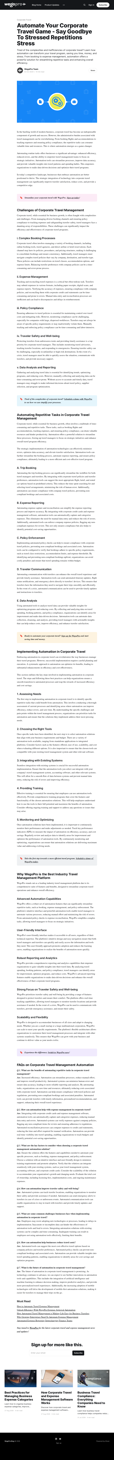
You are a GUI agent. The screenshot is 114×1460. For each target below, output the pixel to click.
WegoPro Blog (9, 1441)
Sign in (91, 5)
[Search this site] (84, 5)
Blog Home (36, 5)
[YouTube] (60, 1439)
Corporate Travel (24, 20)
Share (93, 70)
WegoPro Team (31, 69)
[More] (63, 5)
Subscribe (103, 5)
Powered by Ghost (102, 1441)
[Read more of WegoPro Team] (20, 70)
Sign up (58, 1443)
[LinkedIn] (56, 1439)
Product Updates (52, 5)
